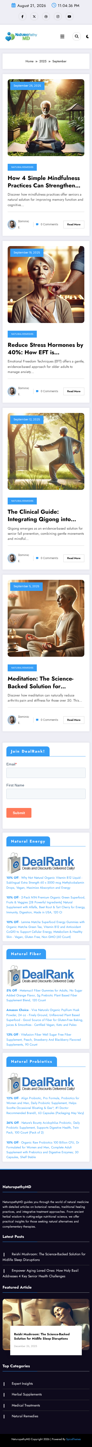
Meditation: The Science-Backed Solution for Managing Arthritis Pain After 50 (40, 682)
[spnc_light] (87, 36)
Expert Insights (22, 1383)
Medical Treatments (26, 1405)
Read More (73, 224)
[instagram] (58, 16)
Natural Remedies (22, 167)
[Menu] (62, 36)
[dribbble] (46, 16)
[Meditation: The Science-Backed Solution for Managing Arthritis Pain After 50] (46, 618)
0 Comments (49, 224)
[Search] (77, 36)
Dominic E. (23, 224)
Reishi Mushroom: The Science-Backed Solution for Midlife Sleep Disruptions (42, 1336)
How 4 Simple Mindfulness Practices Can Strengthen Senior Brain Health (44, 181)
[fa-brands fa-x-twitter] (34, 16)
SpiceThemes (73, 1439)
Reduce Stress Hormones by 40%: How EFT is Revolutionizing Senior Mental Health (45, 348)
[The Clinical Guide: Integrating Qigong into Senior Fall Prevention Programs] (46, 451)
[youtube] (69, 16)
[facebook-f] (22, 16)
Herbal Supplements (27, 1394)
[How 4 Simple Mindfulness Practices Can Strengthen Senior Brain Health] (46, 117)
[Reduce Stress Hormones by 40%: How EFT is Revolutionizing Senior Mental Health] (46, 284)
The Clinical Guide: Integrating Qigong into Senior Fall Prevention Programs (39, 515)
